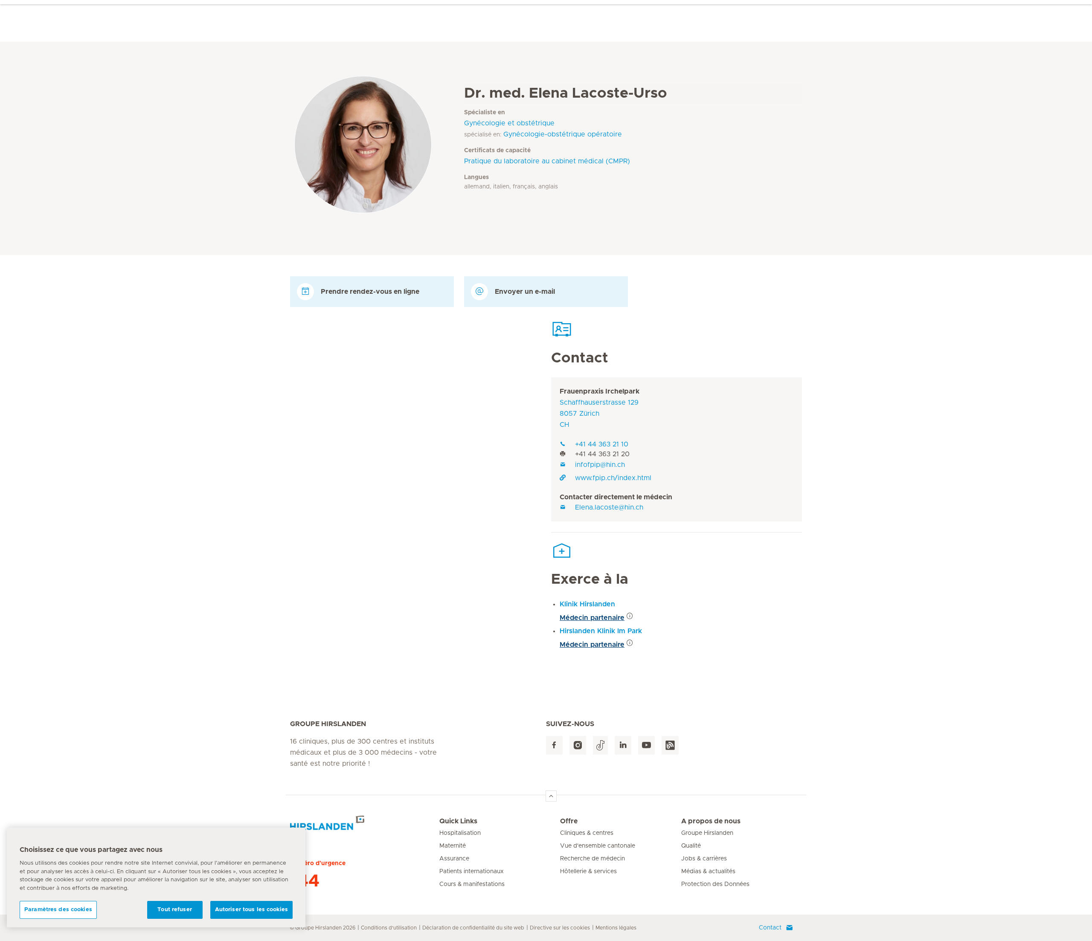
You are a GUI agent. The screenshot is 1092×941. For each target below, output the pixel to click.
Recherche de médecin (592, 859)
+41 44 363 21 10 (601, 444)
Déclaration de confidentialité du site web (473, 927)
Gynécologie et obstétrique (509, 123)
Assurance (454, 859)
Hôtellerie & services (588, 871)
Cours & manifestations (472, 884)
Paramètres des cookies (58, 909)
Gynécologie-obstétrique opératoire (562, 134)
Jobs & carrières (704, 859)
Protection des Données (715, 884)
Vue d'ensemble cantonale (597, 846)
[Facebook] (554, 745)
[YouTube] (646, 745)
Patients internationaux (471, 871)
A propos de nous (711, 821)
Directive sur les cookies (560, 927)
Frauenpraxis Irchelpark (599, 391)
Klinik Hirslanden (587, 604)
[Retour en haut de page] (551, 796)
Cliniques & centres (586, 833)
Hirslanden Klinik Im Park (601, 631)
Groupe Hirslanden (707, 833)
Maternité (452, 846)
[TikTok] (600, 745)
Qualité (691, 846)
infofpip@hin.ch (600, 464)
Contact (770, 928)
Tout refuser (174, 909)
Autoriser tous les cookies (251, 909)
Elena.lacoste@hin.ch (609, 507)
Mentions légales (615, 927)
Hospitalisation (460, 833)
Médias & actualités (708, 871)
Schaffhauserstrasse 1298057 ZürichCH (599, 413)
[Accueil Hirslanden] (364, 826)
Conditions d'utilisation (389, 927)
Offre (569, 821)
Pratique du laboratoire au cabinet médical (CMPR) (547, 161)
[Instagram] (577, 745)
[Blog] (670, 745)
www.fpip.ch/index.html (613, 478)
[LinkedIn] (623, 745)
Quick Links (458, 821)
